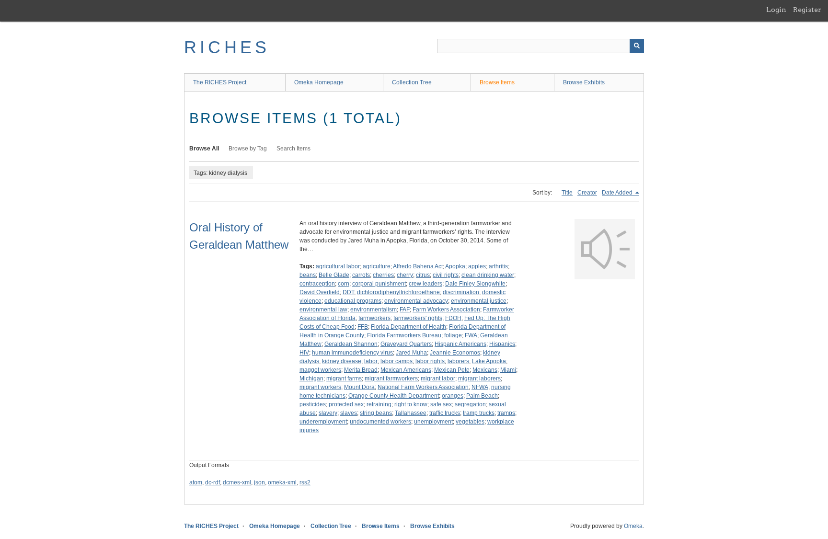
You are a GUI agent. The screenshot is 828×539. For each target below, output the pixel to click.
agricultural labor (338, 266)
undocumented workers (380, 421)
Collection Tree (412, 82)
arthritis (498, 266)
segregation (470, 404)
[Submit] (637, 46)
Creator (587, 192)
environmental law (323, 309)
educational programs (352, 301)
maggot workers (320, 370)
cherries (383, 275)
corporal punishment (379, 283)
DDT (348, 292)
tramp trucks (478, 413)
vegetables (470, 421)
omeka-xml (282, 482)
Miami (508, 370)
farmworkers (374, 318)
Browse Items (497, 82)
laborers (458, 361)
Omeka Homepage (319, 82)
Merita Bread (361, 370)
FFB (362, 326)
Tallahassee (410, 413)
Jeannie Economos (455, 352)
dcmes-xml (237, 482)
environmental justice (478, 301)
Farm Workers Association (446, 309)
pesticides (312, 404)
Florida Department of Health (408, 326)
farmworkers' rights (417, 318)
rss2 (304, 482)
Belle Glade (334, 275)
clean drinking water (487, 275)
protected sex (346, 404)
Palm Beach (482, 395)
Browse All (204, 148)
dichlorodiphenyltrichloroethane (398, 292)
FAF (405, 309)
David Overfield (319, 292)
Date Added (618, 192)
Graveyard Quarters (406, 344)
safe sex (441, 404)
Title (567, 192)
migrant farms (344, 378)
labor (371, 361)
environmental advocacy (416, 301)
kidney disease (341, 361)
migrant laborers (479, 378)
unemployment (433, 421)
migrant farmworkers (391, 378)
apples (477, 266)
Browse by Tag (248, 148)
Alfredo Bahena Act (418, 266)
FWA (471, 335)
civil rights (446, 275)
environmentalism (373, 309)
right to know (410, 404)
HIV (304, 352)
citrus (423, 275)
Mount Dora (359, 387)
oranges (452, 395)
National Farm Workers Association (423, 387)
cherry (405, 275)
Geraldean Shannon (351, 344)
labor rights (430, 361)
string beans (376, 413)
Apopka (455, 266)
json (259, 482)
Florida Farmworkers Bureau (404, 335)
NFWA (480, 387)
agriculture (377, 266)
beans (307, 275)
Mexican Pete (452, 370)
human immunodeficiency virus (352, 352)
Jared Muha (411, 352)
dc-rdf (212, 482)
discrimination (461, 292)
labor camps (396, 361)
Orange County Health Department (393, 395)
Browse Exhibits (584, 82)
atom (195, 482)
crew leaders (425, 283)
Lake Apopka (489, 361)
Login (776, 9)
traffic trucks (444, 413)
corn (343, 283)
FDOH (453, 318)
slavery (328, 413)
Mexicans (484, 370)
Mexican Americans (405, 370)
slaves (348, 413)
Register (807, 9)
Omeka (633, 526)
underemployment (323, 421)
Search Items (293, 148)
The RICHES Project (219, 82)
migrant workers (320, 387)
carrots (361, 275)
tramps (506, 413)
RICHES (227, 47)
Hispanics (502, 344)
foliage (453, 335)
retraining (379, 404)
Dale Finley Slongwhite (475, 283)
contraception (317, 283)
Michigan (311, 378)
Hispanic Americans (460, 344)
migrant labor (438, 378)
